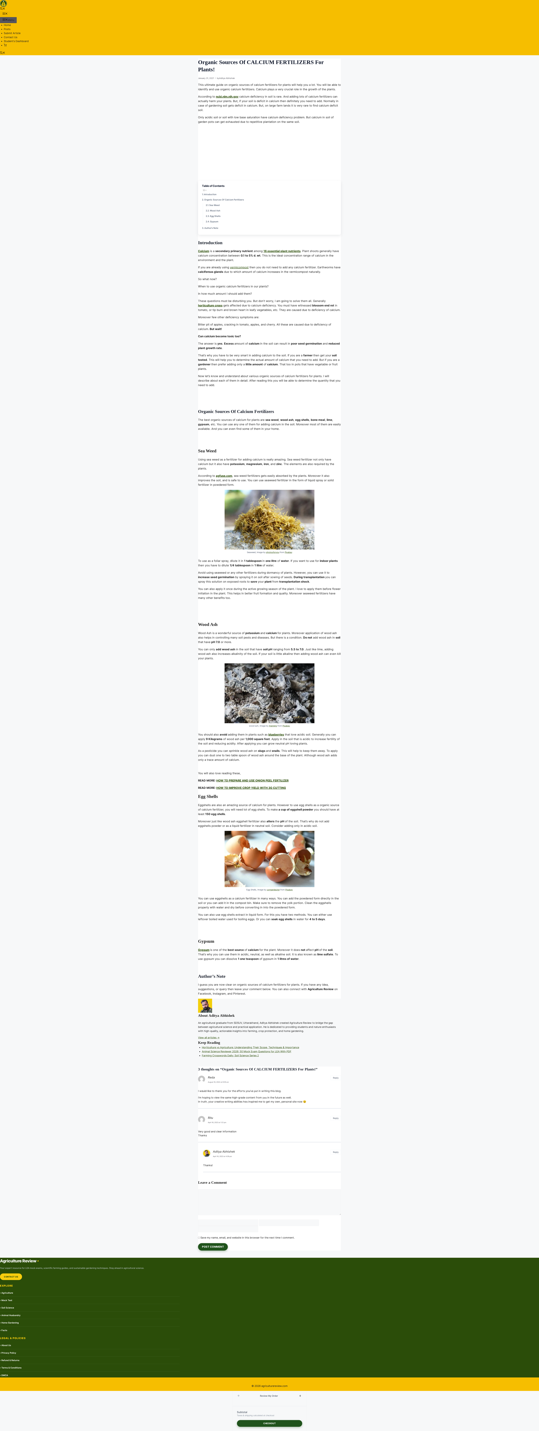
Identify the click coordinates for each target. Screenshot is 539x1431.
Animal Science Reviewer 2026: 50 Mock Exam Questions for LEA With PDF (246, 1051)
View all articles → (209, 1037)
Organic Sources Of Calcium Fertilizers (224, 199)
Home (7, 25)
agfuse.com (224, 475)
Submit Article (12, 33)
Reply (336, 1077)
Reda (211, 1077)
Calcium (203, 251)
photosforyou (272, 552)
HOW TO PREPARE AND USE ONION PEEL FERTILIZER (252, 780)
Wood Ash (215, 210)
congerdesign (273, 889)
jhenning (273, 726)
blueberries (276, 734)
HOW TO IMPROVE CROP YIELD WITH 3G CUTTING (251, 788)
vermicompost (239, 267)
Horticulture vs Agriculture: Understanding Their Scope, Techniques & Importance (250, 1047)
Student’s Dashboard (16, 41)
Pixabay (288, 552)
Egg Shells (215, 216)
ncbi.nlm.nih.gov (227, 96)
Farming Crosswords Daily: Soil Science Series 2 (230, 1055)
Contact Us (10, 37)
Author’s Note (211, 228)
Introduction (210, 194)
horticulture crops (210, 305)
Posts (7, 29)
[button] (2, 8)
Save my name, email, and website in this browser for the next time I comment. (247, 1237)
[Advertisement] (269, 160)
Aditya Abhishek (224, 1151)
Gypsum (214, 221)
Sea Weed (214, 205)
